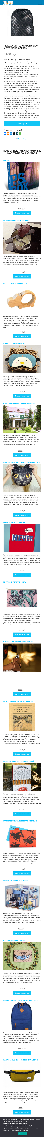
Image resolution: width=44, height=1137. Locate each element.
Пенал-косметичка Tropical (14, 582)
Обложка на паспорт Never (14, 522)
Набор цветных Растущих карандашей (18, 761)
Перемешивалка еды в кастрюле (16, 220)
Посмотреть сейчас (22, 213)
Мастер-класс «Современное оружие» (18, 642)
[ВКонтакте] (5, 133)
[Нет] (41, 1127)
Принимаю (22, 1134)
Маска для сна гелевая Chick (15, 343)
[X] (14, 133)
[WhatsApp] (20, 133)
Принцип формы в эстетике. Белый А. (18, 701)
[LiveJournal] (17, 133)
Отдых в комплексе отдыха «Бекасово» (19, 403)
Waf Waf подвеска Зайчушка (14, 940)
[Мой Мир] (11, 133)
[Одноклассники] (8, 133)
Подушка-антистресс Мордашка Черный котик (21, 462)
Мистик (6, 160)
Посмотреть (22, 123)
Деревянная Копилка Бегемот (15, 284)
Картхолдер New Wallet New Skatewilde (20, 821)
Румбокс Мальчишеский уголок (15, 881)
